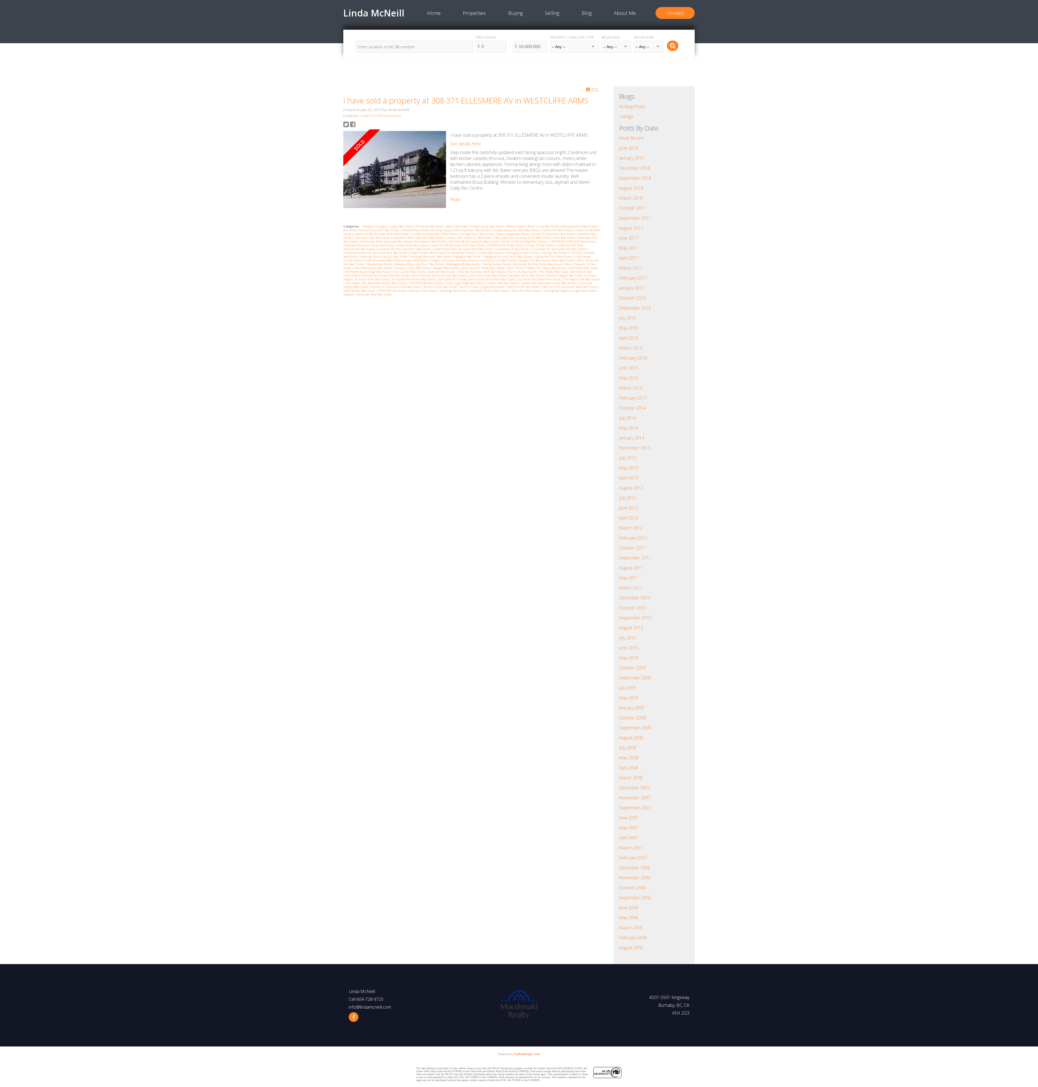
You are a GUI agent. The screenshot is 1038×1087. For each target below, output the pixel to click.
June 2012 (628, 508)
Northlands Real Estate (583, 268)
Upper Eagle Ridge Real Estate (465, 283)
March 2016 (631, 348)
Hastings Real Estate (554, 253)
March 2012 (631, 528)
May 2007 (628, 828)
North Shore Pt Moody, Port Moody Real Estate (537, 268)
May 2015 (628, 378)
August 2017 (631, 228)
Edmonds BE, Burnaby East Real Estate (473, 241)
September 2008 (635, 728)
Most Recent (631, 138)
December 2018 (634, 168)
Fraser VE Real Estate (541, 245)
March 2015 (631, 388)
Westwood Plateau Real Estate (489, 291)
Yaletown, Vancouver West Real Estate (367, 294)
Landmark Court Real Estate (497, 260)
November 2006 (634, 878)
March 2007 (631, 848)
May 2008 (628, 758)
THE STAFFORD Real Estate (426, 283)
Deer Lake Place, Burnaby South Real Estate (522, 238)
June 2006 (628, 908)
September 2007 (635, 808)
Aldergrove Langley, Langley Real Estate (388, 226)
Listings (626, 116)
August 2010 (631, 628)
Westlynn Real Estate (423, 291)
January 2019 (631, 158)
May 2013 (628, 468)
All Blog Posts (632, 106)
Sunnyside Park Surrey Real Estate (414, 279)
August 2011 (631, 568)
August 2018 (631, 188)
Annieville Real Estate (430, 226)
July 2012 (627, 498)
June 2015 (628, 368)
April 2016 (628, 338)
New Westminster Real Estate (373, 268)
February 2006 (633, 938)
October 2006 (632, 888)
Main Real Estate (563, 260)
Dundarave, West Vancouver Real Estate (386, 241)
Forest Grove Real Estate (412, 245)
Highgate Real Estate (467, 257)
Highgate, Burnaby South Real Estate (508, 257)
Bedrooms (610, 37)
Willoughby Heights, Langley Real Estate (570, 291)
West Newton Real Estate (359, 291)
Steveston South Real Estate (527, 275)
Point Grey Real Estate (522, 272)
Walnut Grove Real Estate (441, 287)
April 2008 (628, 768)
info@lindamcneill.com (370, 1007)
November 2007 (634, 798)
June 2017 (628, 238)
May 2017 (628, 248)
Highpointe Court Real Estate (553, 257)
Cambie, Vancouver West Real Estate (516, 230)
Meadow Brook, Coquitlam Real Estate (419, 264)
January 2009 (631, 708)
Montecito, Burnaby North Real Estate (538, 264)
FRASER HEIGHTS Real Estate (506, 245)
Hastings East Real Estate (521, 253)
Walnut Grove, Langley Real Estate (482, 287)
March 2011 (631, 588)
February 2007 (633, 858)
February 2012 (633, 538)
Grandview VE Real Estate (513, 249)
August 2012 (631, 488)
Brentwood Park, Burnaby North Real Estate (371, 230)
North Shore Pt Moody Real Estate (483, 268)
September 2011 (635, 558)
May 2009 (628, 698)
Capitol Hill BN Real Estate (380, 115)
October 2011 (632, 548)
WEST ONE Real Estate (392, 291)
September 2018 (635, 178)
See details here (465, 144)
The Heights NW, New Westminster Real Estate (376, 283)
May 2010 (628, 658)
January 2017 (631, 288)
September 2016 (635, 308)
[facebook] (353, 1017)
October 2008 (632, 718)
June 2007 (628, 818)
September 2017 (635, 218)
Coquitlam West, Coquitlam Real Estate (418, 238)
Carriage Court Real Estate (477, 234)
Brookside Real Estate (415, 230)
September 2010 (635, 618)
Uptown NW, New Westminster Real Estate (549, 283)
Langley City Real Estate (534, 260)
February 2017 (633, 278)
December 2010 (634, 598)
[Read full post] (394, 170)
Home (434, 13)
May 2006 (628, 918)
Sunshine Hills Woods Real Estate (539, 279)
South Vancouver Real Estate (488, 275)
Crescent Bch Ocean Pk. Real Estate (469, 238)
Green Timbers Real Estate (427, 253)
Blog (587, 13)
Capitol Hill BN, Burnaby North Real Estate (382, 234)
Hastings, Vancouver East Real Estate (384, 257)
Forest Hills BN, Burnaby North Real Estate (457, 245)
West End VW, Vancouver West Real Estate (570, 287)
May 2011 (628, 578)
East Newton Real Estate (430, 241)
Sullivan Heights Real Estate (565, 275)
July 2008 (627, 748)
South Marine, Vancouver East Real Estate (439, 275)
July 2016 (627, 318)
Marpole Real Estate (380, 264)
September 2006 (635, 898)
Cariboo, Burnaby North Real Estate (435, 234)
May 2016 (628, 328)
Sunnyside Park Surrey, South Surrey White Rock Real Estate (477, 279)
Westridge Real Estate (454, 291)
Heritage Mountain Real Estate (431, 257)
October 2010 (632, 608)
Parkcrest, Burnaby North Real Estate (482, 272)
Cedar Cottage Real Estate (513, 234)
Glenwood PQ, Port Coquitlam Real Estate (404, 249)
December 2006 (634, 868)
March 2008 (631, 778)
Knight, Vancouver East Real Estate (454, 260)
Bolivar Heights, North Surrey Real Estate (533, 226)
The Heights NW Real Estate (581, 279)
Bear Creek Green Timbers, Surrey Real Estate (476, 226)
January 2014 (631, 438)
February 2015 (633, 398)
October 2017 (632, 208)
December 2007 (634, 788)
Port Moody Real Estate (554, 272)
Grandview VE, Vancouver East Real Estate (559, 249)
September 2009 (635, 678)
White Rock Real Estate (526, 291)
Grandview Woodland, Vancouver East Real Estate (375, 253)
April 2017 (628, 258)
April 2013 (628, 478)
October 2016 (632, 298)
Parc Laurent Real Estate (409, 272)
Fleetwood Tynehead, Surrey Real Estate (368, 245)
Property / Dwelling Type (572, 37)
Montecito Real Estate (497, 264)
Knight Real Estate (416, 260)
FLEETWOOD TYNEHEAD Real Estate (572, 241)
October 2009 (632, 668)
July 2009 (627, 688)
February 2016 (633, 358)
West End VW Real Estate (523, 287)
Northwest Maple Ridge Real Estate (368, 272)
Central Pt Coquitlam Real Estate (553, 234)
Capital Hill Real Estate (557, 230)
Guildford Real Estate (461, 253)
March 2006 (631, 928)
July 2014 (627, 418)
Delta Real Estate (564, 238)
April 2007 (628, 838)
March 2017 (631, 268)
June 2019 (628, 148)
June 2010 (628, 648)
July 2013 (627, 458)
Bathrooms (644, 37)
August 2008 (631, 738)
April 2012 (628, 518)
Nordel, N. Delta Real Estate (413, 268)
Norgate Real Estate (446, 268)
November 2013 (634, 448)
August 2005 (631, 948)
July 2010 (627, 638)
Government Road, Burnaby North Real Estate (464, 249)
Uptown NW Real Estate (502, 283)
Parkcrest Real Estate (441, 272)
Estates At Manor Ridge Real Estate (524, 241)
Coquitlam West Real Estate (372, 238)
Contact (675, 13)
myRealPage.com (527, 1054)
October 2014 (632, 408)
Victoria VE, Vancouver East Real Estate (396, 287)
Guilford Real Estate (490, 253)
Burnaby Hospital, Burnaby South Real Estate (460, 230)
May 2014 (628, 428)
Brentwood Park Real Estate (580, 226)
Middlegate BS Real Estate (463, 264)
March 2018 (631, 198)
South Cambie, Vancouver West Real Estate (382, 275)
